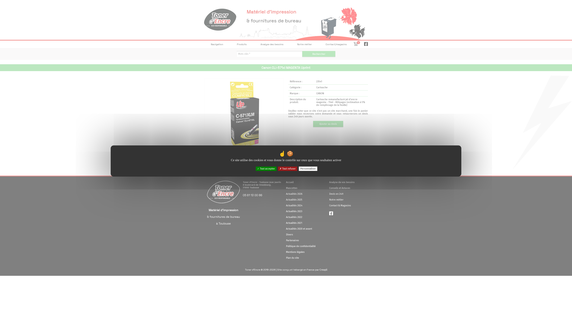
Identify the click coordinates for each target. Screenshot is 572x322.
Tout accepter (267, 168)
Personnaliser (308, 168)
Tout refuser (289, 168)
